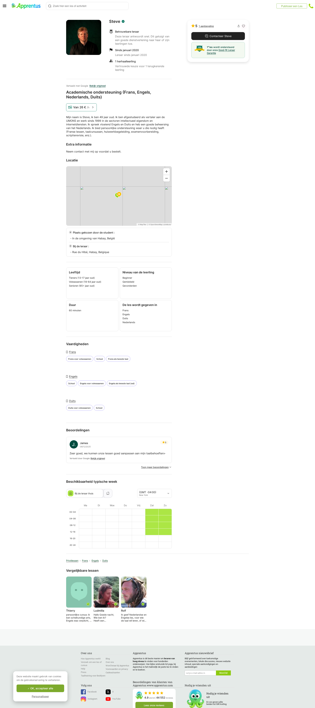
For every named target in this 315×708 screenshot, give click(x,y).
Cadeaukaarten (113, 672)
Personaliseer (40, 696)
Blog (108, 658)
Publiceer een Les (291, 6)
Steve (114, 21)
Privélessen (72, 560)
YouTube (116, 699)
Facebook (92, 691)
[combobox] (87, 6)
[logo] (27, 5)
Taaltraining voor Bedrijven (93, 675)
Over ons (110, 662)
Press (83, 672)
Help (83, 668)
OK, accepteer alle (41, 688)
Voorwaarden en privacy (117, 669)
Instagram (92, 699)
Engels (73, 376)
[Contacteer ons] (311, 6)
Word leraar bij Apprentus (117, 665)
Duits (72, 401)
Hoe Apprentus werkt (91, 658)
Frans (72, 352)
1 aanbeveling (206, 26)
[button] (243, 26)
